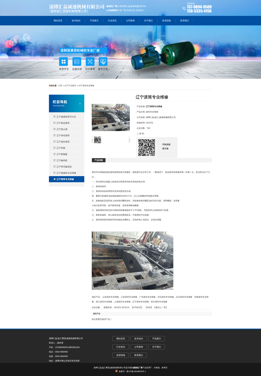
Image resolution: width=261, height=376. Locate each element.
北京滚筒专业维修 (184, 297)
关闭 (149, 307)
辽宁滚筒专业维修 (86, 85)
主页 (60, 85)
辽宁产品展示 (70, 85)
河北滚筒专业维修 (166, 297)
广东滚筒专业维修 (147, 297)
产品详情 (99, 160)
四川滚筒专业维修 (159, 302)
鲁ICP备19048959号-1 (136, 371)
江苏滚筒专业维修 (129, 297)
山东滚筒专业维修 (110, 297)
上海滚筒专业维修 (122, 302)
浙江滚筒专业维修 (104, 302)
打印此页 (137, 307)
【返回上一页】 (160, 307)
